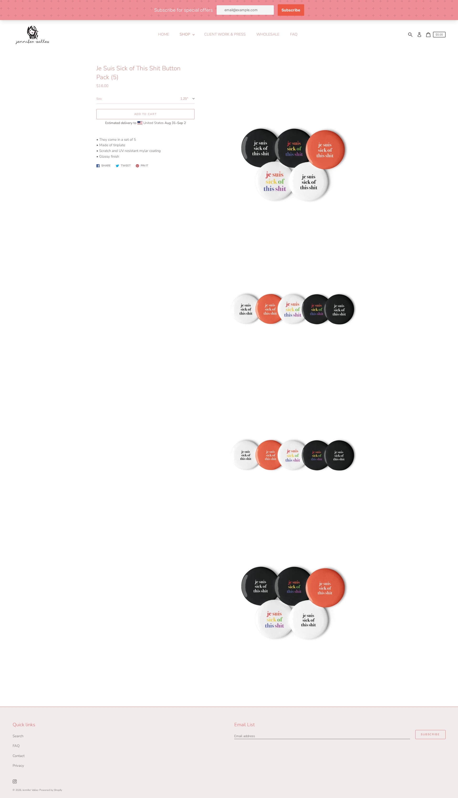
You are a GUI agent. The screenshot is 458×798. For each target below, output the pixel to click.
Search (18, 736)
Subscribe (430, 734)
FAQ (16, 745)
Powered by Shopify (50, 790)
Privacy (18, 765)
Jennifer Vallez (30, 790)
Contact (19, 755)
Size (99, 99)
